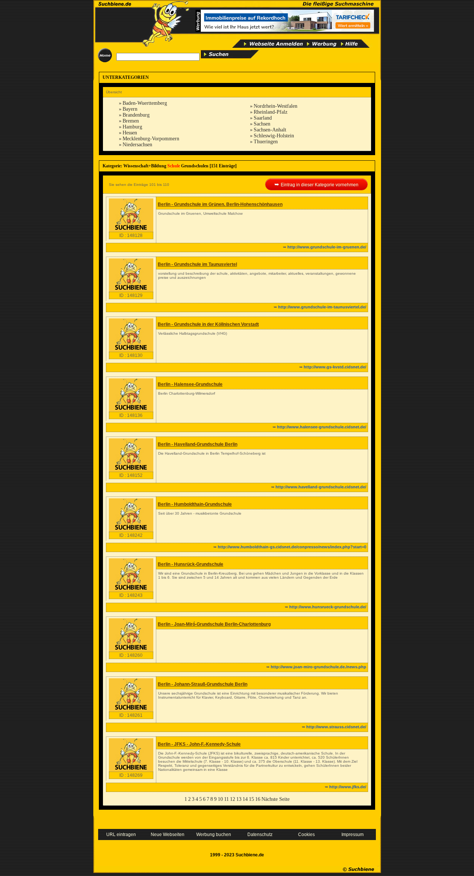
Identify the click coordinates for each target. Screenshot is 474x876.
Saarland (263, 118)
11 (226, 799)
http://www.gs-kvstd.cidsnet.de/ (335, 367)
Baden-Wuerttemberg (145, 103)
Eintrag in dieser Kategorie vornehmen (319, 184)
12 (232, 799)
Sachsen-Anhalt (270, 130)
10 (220, 799)
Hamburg (132, 127)
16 (257, 799)
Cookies (306, 834)
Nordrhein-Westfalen (275, 106)
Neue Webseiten (167, 834)
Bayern (130, 109)
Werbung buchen (213, 834)
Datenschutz (260, 834)
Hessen (130, 133)
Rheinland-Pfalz (270, 112)
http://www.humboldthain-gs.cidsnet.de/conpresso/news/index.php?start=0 (292, 547)
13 (238, 799)
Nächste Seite (275, 799)
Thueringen (266, 141)
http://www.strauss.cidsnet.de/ (336, 727)
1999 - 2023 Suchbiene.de (237, 854)
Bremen (131, 121)
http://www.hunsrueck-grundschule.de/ (327, 607)
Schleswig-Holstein (274, 135)
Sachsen (262, 124)
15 (251, 799)
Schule (173, 165)
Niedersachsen (137, 144)
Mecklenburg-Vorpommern (151, 138)
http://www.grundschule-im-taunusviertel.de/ (322, 307)
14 (245, 799)
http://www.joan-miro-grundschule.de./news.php (318, 667)
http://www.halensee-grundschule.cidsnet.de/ (321, 427)
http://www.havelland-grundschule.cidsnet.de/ (321, 487)
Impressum (352, 834)
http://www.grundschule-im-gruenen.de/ (326, 247)
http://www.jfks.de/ (347, 787)
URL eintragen (121, 834)
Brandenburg (136, 115)
